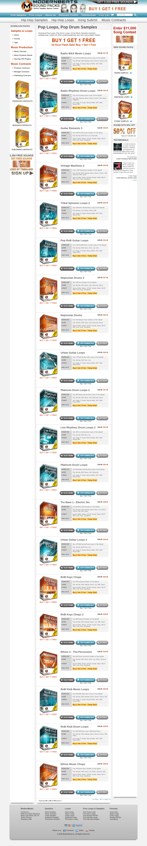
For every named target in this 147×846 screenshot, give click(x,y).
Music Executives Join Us (30, 815)
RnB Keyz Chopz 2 (72, 614)
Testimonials (88, 15)
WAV (101, 64)
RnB (82, 61)
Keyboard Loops (71, 817)
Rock (86, 135)
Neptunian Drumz (71, 315)
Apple (77, 64)
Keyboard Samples (52, 817)
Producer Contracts (22, 68)
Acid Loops (114, 812)
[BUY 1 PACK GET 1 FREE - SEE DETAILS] (125, 59)
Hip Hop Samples (34, 20)
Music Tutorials (20, 51)
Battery (84, 138)
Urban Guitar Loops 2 (74, 539)
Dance (92, 61)
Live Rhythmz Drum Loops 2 (78, 427)
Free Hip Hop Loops (90, 817)
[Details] (56, 62)
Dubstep (86, 61)
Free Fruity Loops (89, 812)
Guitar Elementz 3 (71, 128)
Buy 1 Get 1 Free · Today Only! (85, 69)
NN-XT (103, 138)
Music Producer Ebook (23, 55)
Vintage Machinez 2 (72, 165)
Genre (16, 35)
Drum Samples (50, 812)
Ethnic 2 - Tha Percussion (76, 651)
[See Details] (22, 90)
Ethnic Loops (69, 814)
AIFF (97, 64)
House (104, 98)
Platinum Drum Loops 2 (75, 390)
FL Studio (83, 64)
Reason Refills (91, 64)
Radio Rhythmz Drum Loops (78, 90)
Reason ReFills (115, 817)
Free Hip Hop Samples (91, 819)
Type (16, 42)
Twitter (80, 830)
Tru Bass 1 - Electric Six (75, 502)
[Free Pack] (48, 78)
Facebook (69, 830)
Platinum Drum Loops (74, 464)
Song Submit (87, 20)
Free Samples (18, 15)
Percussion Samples (52, 819)
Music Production (22, 47)
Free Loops (35, 15)
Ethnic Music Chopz (73, 764)
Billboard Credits (68, 15)
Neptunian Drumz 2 (72, 277)
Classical (103, 659)
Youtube (91, 830)
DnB (80, 174)
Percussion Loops (71, 819)
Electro (97, 61)
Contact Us (25, 812)
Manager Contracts (21, 72)
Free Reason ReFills (90, 815)
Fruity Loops (114, 815)
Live (89, 135)
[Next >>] (108, 799)
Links (30, 819)
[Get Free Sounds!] (22, 174)
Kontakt (94, 138)
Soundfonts (87, 140)
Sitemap (24, 819)
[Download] (119, 59)
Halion (99, 138)
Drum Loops (69, 812)
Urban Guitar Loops (73, 352)
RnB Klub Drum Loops (74, 726)
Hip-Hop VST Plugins (22, 59)
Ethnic (91, 210)
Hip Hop (78, 61)
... (99, 799)
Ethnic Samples (50, 814)
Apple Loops (114, 814)
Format (17, 39)
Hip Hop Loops (63, 20)
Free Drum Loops (89, 814)
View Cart (104, 15)
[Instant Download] (40, 62)
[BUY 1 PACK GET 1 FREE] (48, 62)
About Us (50, 15)
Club (105, 61)
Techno (102, 61)
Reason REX (76, 65)
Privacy (29, 817)
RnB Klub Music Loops (75, 689)
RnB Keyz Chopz (71, 577)
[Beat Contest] (124, 44)
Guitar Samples (50, 815)
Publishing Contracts (22, 75)
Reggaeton (76, 100)
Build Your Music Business (30, 814)
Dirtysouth (94, 135)
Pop (74, 61)
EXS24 (89, 138)
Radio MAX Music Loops (76, 53)
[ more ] (134, 180)
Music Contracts (114, 20)
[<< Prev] (95, 799)
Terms (23, 817)
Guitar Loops (69, 815)
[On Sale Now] (124, 137)
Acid (74, 64)
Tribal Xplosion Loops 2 (75, 203)
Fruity (81, 140)
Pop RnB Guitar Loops (74, 240)
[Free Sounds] (115, 2)
